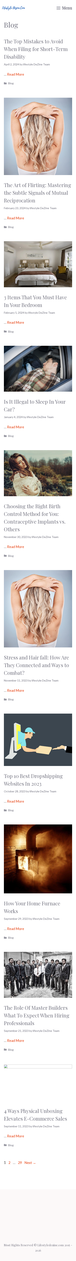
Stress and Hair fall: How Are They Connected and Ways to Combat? (36, 665)
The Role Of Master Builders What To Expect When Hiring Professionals (36, 1015)
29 (20, 1162)
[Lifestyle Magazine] (13, 8)
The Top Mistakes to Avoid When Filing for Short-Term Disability (36, 49)
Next (30, 1162)
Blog (11, 83)
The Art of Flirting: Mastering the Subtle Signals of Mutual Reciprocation (37, 193)
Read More (15, 74)
